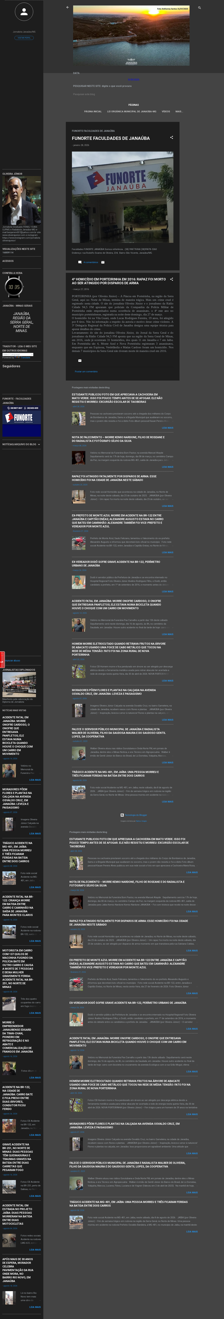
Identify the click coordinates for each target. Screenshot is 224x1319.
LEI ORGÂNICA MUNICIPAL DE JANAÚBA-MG (131, 111)
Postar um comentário (86, 371)
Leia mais (167, 427)
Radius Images (141, 821)
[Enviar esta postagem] (103, 263)
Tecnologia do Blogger (135, 815)
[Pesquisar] (199, 8)
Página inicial (93, 111)
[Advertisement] (191, 167)
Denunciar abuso (11, 660)
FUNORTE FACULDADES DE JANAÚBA (111, 138)
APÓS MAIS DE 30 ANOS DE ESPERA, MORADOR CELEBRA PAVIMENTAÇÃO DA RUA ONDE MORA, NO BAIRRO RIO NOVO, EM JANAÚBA (17, 1270)
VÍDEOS (166, 111)
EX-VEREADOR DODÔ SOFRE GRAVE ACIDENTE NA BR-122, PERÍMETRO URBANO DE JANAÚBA (127, 1002)
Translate (25, 357)
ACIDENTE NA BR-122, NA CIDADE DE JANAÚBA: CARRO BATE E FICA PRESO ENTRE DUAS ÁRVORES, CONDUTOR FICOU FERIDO (17, 1098)
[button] (171, 138)
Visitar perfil (24, 38)
